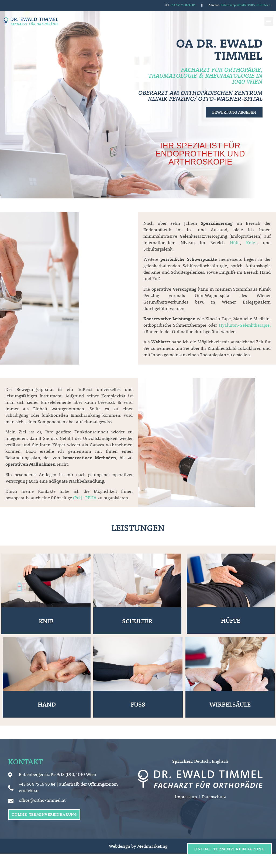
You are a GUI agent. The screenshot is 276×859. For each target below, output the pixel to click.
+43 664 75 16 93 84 (182, 5)
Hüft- (235, 242)
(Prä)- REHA (84, 497)
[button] (268, 21)
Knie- (251, 242)
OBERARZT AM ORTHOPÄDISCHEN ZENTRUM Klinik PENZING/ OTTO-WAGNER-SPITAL (200, 95)
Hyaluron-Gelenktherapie (244, 325)
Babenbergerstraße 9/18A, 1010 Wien (246, 5)
